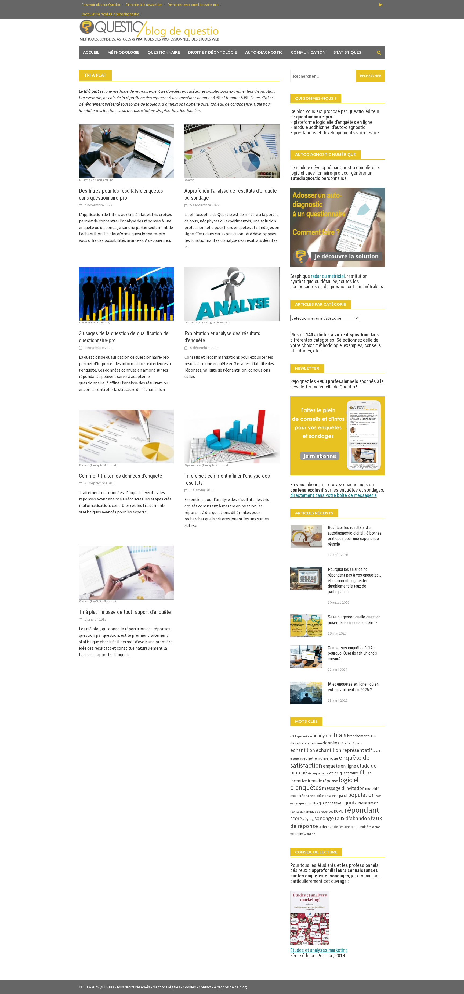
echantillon (302, 750)
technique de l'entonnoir (337, 826)
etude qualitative (318, 773)
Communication (308, 52)
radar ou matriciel (328, 276)
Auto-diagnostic (264, 52)
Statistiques (347, 52)
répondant (362, 810)
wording (309, 834)
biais (340, 735)
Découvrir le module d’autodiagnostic (110, 14)
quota (351, 802)
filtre (365, 772)
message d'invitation (343, 788)
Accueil (91, 52)
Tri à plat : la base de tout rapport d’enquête (125, 612)
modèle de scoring (325, 796)
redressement (368, 803)
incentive (298, 780)
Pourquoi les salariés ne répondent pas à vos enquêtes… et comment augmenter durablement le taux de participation (354, 580)
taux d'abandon (352, 818)
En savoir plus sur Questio (101, 4)
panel (343, 795)
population (361, 794)
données (330, 743)
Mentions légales (166, 987)
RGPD (339, 811)
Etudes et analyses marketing (319, 950)
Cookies (189, 987)
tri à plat (374, 827)
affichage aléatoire (301, 736)
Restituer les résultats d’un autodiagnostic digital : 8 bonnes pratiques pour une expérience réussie (355, 536)
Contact (205, 987)
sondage (324, 818)
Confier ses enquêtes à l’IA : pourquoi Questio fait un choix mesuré (352, 653)
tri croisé (362, 826)
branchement (358, 735)
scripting (308, 819)
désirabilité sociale (351, 743)
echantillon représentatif (344, 750)
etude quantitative (344, 772)
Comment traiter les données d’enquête (120, 476)
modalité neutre (301, 796)
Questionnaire (164, 52)
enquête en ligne (339, 766)
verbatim (296, 833)
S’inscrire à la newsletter (144, 4)
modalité (372, 788)
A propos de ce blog (230, 987)
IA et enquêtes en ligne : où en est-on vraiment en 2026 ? (353, 687)
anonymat (323, 735)
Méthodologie (123, 52)
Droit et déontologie (212, 52)
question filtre (308, 803)
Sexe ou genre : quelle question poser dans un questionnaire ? (354, 619)
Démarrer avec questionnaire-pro (193, 4)
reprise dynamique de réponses (311, 811)
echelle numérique (320, 758)
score (296, 818)
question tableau (331, 803)
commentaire (312, 743)
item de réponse (323, 780)
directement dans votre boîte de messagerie (333, 495)
